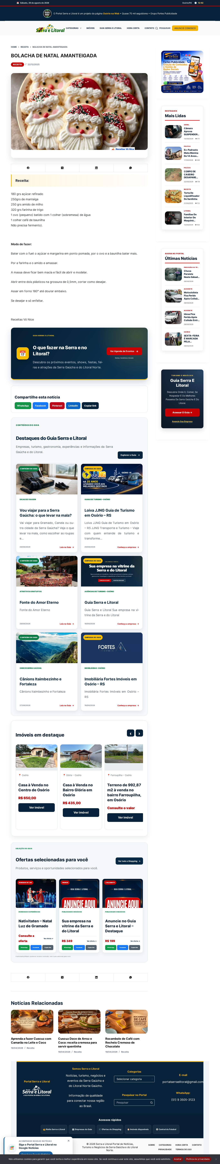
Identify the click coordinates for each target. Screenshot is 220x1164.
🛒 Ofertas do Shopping (110, 1129)
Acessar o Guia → (182, 412)
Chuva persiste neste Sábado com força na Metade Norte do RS (191, 278)
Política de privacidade (198, 1159)
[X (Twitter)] (62, 168)
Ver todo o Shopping (129, 861)
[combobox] (131, 1102)
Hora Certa (133, 28)
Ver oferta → (48, 938)
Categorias (72, 28)
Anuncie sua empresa (182, 421)
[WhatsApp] (131, 168)
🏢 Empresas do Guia (82, 1129)
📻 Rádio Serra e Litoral (54, 1129)
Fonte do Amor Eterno (39, 602)
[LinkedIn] (96, 168)
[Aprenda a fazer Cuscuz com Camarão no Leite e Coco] (32, 1022)
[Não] (216, 1159)
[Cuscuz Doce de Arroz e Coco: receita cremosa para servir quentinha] (79, 1022)
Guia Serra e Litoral (111, 28)
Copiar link (90, 405)
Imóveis (90, 28)
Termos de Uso (183, 1149)
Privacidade (165, 1149)
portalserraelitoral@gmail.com (183, 1082)
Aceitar (178, 1159)
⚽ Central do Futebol (166, 1129)
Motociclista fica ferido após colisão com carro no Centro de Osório (191, 300)
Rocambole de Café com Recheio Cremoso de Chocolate (122, 1042)
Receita (17, 64)
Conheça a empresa (128, 547)
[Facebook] (28, 168)
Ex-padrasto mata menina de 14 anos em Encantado (191, 155)
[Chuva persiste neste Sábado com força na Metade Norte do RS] (173, 274)
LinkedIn (73, 405)
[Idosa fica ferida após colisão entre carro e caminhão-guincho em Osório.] (173, 317)
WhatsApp (23, 405)
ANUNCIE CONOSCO (185, 28)
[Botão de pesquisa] (151, 1102)
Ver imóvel (36, 807)
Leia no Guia (67, 547)
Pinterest (57, 405)
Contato (149, 28)
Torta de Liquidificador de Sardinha (192, 195)
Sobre (151, 1145)
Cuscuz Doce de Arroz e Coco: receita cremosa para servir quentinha (77, 1042)
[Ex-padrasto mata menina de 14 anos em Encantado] (173, 153)
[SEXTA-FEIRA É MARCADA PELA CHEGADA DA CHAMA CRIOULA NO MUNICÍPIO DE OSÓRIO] (173, 339)
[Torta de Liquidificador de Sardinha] (173, 196)
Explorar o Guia (130, 455)
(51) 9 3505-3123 (183, 1099)
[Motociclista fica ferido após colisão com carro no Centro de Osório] (173, 296)
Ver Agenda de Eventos (124, 351)
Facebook (40, 405)
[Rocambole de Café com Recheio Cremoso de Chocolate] (126, 1022)
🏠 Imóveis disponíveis (138, 1129)
